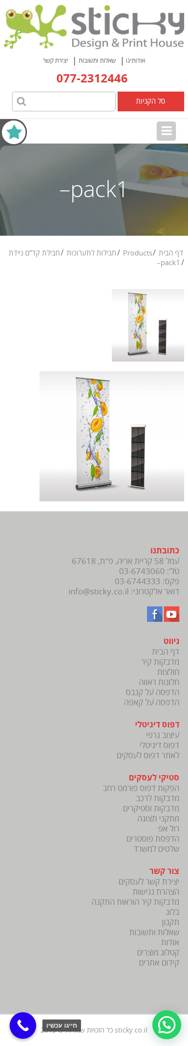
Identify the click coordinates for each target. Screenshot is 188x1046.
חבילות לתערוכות (91, 253)
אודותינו (135, 61)
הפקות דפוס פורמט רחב (141, 788)
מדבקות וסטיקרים (151, 809)
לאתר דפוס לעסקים (148, 756)
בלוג (172, 912)
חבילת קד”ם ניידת (34, 253)
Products (137, 253)
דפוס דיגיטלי (159, 745)
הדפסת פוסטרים (152, 839)
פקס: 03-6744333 (147, 582)
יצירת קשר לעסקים (149, 882)
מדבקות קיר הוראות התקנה (135, 902)
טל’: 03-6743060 (149, 571)
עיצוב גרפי (162, 735)
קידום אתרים (159, 963)
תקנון (170, 922)
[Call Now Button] (23, 1025)
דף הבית (171, 253)
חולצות (168, 672)
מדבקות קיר (160, 662)
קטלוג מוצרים (158, 953)
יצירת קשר (55, 61)
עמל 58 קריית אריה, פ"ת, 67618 (125, 561)
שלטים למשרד (156, 849)
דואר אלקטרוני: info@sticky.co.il (123, 592)
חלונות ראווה (159, 682)
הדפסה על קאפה (151, 702)
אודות (170, 943)
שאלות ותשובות (97, 61)
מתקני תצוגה (158, 819)
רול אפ (168, 829)
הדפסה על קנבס (152, 692)
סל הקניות (150, 101)
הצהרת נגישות (156, 892)
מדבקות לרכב (157, 798)
